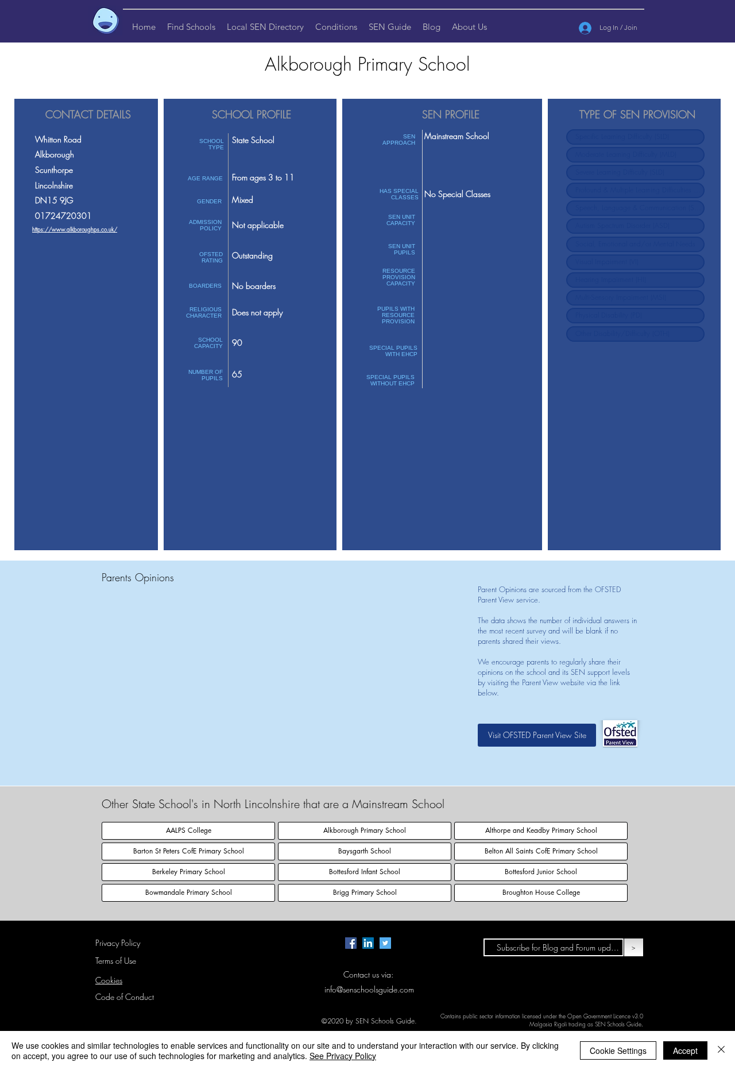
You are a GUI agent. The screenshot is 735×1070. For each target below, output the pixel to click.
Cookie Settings (618, 1050)
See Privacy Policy (343, 1055)
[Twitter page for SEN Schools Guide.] (385, 943)
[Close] (721, 1050)
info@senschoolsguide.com (369, 989)
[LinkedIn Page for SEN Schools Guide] (368, 943)
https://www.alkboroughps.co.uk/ (74, 229)
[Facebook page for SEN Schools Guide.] (351, 943)
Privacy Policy (117, 942)
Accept (685, 1050)
